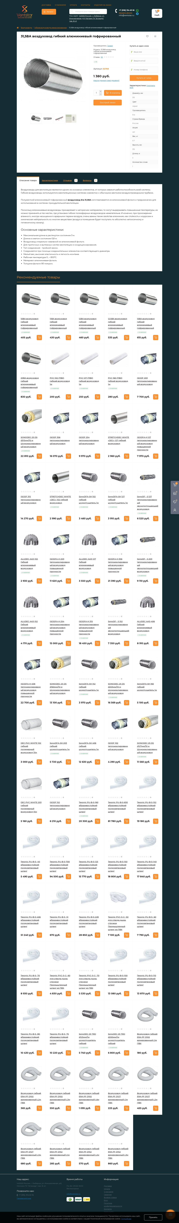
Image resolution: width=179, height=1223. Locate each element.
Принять (153, 1217)
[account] (175, 510)
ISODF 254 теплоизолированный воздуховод (89, 440)
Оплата (73, 5)
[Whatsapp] (137, 10)
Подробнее (126, 1219)
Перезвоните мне (24, 1198)
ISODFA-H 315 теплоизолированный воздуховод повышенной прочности (89, 627)
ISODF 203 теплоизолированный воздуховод (147, 381)
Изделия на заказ (102, 5)
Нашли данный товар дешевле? (106, 80)
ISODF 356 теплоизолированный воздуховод (60, 440)
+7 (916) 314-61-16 (126, 10)
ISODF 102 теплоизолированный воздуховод (118, 746)
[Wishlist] (42, 294)
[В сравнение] (155, 36)
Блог (106, 1200)
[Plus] (100, 91)
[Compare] (42, 299)
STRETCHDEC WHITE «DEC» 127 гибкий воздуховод (118, 440)
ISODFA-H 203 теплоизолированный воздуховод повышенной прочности (60, 565)
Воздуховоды (26, 28)
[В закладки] (147, 36)
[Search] (72, 11)
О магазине (60, 5)
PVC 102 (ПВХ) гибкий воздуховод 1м (60, 381)
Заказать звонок (125, 13)
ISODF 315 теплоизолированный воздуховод (31, 499)
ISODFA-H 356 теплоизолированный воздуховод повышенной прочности (118, 565)
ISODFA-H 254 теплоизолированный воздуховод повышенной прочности (60, 627)
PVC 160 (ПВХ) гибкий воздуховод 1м (118, 381)
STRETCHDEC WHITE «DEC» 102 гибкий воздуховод (60, 499)
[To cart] (39, 337)
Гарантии (108, 1195)
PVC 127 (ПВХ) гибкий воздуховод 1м (89, 381)
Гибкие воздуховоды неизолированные (50, 28)
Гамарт (110, 46)
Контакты (85, 5)
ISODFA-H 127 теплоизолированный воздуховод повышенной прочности (147, 443)
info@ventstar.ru (126, 15)
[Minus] (100, 94)
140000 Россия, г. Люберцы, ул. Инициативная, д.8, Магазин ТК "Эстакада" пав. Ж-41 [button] (86, 18)
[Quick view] (42, 289)
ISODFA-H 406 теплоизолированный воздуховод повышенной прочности (31, 690)
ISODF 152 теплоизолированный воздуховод (60, 805)
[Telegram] (137, 13)
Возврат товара (110, 1197)
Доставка (46, 5)
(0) (102, 57)
